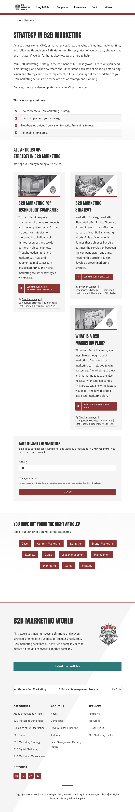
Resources (94, 720)
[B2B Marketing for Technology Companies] (39, 176)
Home (17, 20)
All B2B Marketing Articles (29, 713)
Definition (76, 543)
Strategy (36, 302)
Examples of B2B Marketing (29, 728)
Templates (94, 713)
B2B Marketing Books (100, 735)
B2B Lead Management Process (64, 689)
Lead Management (73, 554)
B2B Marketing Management (30, 756)
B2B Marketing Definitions (28, 720)
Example (41, 452)
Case (25, 543)
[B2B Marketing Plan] (96, 309)
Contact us (57, 720)
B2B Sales (19, 735)
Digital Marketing (103, 543)
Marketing (49, 565)
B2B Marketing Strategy (88, 206)
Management (102, 554)
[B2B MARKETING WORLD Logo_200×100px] (23, 4)
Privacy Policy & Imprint (64, 728)
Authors (55, 735)
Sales (68, 565)
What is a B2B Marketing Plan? (90, 339)
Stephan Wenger (31, 299)
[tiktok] (31, 776)
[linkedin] (16, 776)
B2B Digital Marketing (26, 749)
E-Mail (23, 462)
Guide (48, 554)
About (54, 713)
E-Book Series (96, 728)
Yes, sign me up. (30, 478)
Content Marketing (49, 543)
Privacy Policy (96, 483)
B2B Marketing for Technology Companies (38, 206)
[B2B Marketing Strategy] (96, 176)
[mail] (23, 776)
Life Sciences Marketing (112, 689)
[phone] (38, 776)
